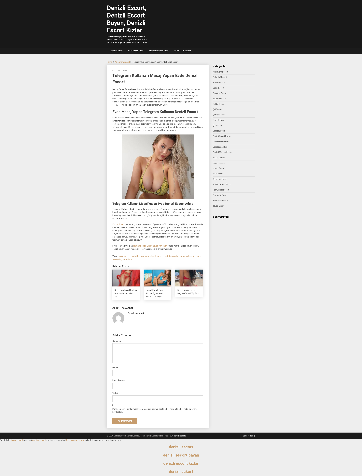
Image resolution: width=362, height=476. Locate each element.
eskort (129, 259)
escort (199, 256)
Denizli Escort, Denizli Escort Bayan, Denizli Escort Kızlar (126, 19)
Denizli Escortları (220, 147)
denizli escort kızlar (181, 463)
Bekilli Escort (218, 88)
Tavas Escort (218, 206)
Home (109, 62)
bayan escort (124, 256)
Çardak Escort (219, 120)
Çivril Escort (218, 125)
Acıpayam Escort (122, 62)
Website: (116, 393)
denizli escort (156, 256)
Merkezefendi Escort (158, 51)
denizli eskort (189, 256)
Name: (115, 367)
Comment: (117, 341)
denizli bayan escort (140, 256)
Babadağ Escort (220, 77)
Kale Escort (218, 174)
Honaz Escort (219, 168)
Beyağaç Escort (220, 93)
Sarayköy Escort (220, 195)
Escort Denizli (119, 224)
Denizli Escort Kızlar (221, 141)
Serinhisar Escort (220, 200)
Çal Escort (217, 109)
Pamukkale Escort (182, 51)
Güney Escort (219, 163)
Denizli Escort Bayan (222, 136)
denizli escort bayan (173, 256)
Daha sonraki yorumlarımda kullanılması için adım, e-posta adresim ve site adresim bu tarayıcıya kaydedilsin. (155, 410)
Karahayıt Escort (135, 51)
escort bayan (119, 259)
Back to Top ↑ (249, 436)
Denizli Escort (116, 51)
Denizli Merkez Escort (222, 152)
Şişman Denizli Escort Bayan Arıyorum (150, 246)
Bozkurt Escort (219, 99)
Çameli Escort (219, 115)
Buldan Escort (219, 104)
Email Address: (119, 380)
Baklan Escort (219, 82)
